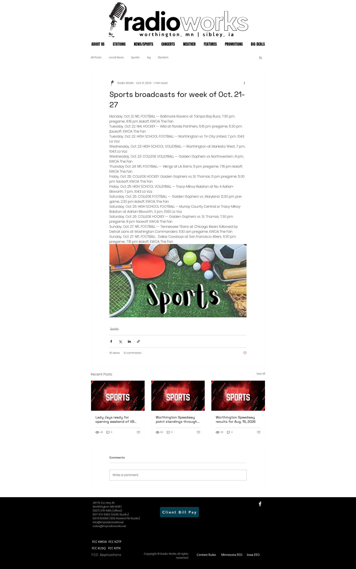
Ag (149, 57)
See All (260, 373)
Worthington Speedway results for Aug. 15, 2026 (236, 419)
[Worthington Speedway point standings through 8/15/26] (178, 396)
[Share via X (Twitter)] (120, 341)
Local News (116, 57)
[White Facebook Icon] (260, 504)
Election (163, 57)
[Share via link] (138, 341)
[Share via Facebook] (111, 341)
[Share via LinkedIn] (129, 341)
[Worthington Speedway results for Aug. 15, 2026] (238, 396)
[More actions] (244, 83)
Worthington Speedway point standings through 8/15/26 (176, 419)
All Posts (96, 57)
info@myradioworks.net (108, 522)
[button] (260, 57)
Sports (135, 57)
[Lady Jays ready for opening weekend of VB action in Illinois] (118, 396)
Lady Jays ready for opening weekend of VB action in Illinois (114, 419)
